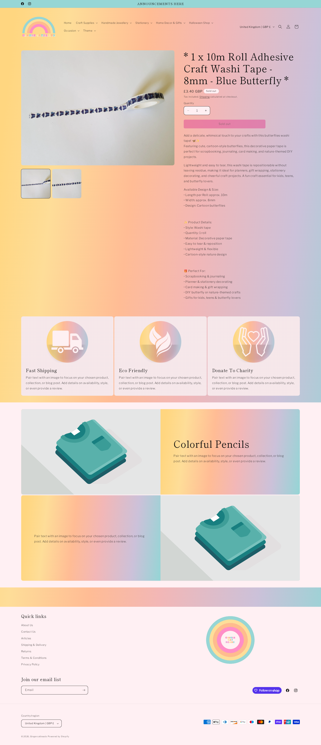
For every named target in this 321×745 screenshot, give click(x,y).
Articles (26, 638)
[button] (86, 23)
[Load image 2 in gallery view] (66, 183)
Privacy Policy (30, 664)
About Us (27, 625)
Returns (26, 651)
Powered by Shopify (58, 736)
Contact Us (28, 631)
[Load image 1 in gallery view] (35, 183)
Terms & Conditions (34, 657)
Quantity (189, 103)
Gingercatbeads (38, 736)
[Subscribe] (84, 690)
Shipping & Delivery (33, 644)
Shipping (205, 96)
